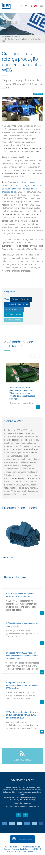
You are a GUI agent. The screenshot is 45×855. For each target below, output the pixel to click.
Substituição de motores (17, 304)
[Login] (22, 6)
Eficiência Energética (21, 299)
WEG (5, 5)
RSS (36, 849)
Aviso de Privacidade (13, 847)
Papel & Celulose (13, 320)
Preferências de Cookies (25, 839)
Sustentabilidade (13, 314)
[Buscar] (31, 6)
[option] (22, 383)
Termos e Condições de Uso (23, 849)
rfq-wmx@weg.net (32, 806)
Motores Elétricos (14, 309)
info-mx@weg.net (25, 803)
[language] (36, 6)
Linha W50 (8, 557)
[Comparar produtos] (26, 6)
